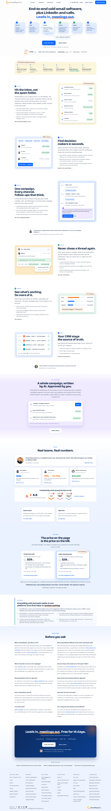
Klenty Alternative (93, 788)
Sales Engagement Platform (46, 778)
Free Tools (75, 777)
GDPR (58, 787)
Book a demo (89, 2)
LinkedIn (20, 666)
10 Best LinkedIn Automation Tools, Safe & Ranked (57, 765)
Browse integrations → (65, 356)
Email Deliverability (46, 781)
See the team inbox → (64, 275)
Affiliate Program (14, 791)
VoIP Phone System (46, 798)
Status (59, 793)
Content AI (44, 784)
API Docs (75, 783)
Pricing (58, 2)
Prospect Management (31, 777)
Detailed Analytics (30, 785)
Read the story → (89, 462)
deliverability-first (91, 648)
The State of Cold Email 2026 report (84, 765)
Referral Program (14, 794)
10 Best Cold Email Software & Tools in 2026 (28, 765)
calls (24, 666)
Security (59, 790)
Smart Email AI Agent (76, 683)
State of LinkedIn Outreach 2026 (77, 800)
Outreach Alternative (94, 791)
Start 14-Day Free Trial (15, 777)
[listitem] (20, 27)
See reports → (19, 319)
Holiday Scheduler (30, 799)
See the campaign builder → (23, 217)
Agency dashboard (40, 681)
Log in (81, 2)
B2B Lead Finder (30, 791)
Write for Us (76, 794)
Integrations (13, 797)
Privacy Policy (13, 808)
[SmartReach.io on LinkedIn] (24, 807)
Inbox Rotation (45, 790)
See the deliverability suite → (23, 121)
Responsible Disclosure (63, 795)
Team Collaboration (30, 780)
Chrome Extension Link (63, 780)
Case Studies (76, 785)
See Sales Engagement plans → (67, 575)
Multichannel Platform (31, 788)
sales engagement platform (57, 609)
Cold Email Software (46, 793)
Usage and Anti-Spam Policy (62, 783)
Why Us (11, 783)
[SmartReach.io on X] (21, 807)
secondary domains (70, 712)
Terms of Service (22, 808)
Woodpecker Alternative (95, 780)
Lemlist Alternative (93, 777)
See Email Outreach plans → (31, 575)
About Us (59, 777)
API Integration (29, 783)
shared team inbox (32, 652)
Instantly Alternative (94, 799)
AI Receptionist (45, 801)
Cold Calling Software (46, 795)
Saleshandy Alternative (94, 797)
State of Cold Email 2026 (79, 797)
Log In (11, 780)
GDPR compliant (19, 709)
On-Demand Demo (14, 785)
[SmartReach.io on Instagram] (19, 807)
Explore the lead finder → (65, 168)
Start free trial (101, 2)
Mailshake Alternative (94, 783)
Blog (74, 788)
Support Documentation (79, 780)
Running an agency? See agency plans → (56, 587)
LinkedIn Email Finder (31, 794)
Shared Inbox (44, 787)
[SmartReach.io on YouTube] (26, 807)
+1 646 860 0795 (74, 2)
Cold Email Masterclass (79, 791)
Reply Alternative (93, 785)
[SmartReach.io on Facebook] (16, 807)
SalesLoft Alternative (94, 794)
